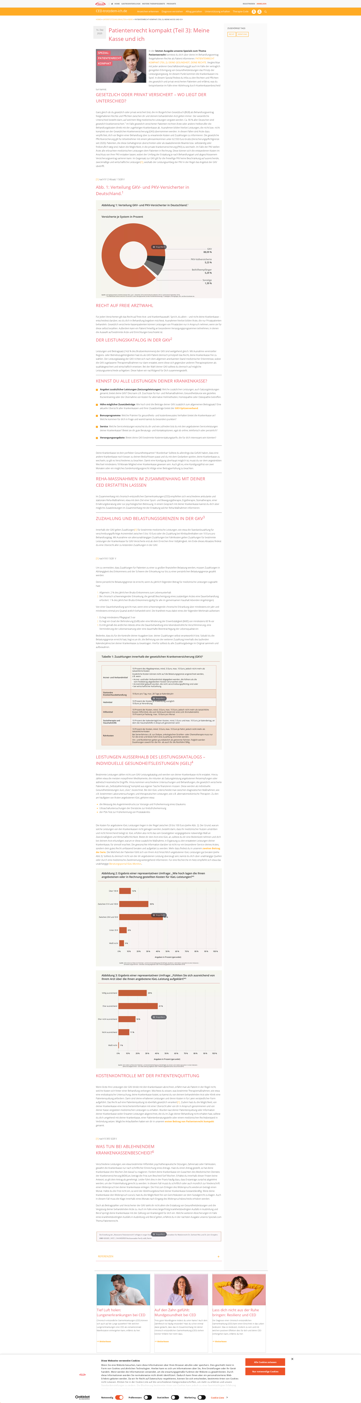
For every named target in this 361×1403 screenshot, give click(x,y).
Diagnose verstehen (172, 11)
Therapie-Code (240, 11)
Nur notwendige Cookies (265, 1371)
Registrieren (249, 4)
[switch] (148, 1397)
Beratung (242, 34)
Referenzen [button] (105, 1256)
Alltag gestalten (194, 11)
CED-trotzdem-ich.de (111, 11)
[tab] (159, 1256)
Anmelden (261, 4)
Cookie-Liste (217, 1397)
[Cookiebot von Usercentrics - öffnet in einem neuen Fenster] (82, 1397)
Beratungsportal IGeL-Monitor (125, 863)
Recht (231, 34)
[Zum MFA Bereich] (260, 12)
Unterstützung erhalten (217, 11)
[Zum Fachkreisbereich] (254, 12)
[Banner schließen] (292, 1359)
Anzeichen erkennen (148, 11)
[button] (265, 11)
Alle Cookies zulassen (265, 1362)
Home (98, 19)
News (130, 19)
